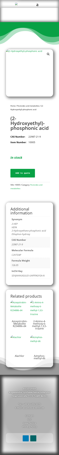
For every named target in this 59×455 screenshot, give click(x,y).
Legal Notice (29, 423)
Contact (29, 415)
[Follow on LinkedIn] (26, 438)
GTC (30, 419)
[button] (48, 54)
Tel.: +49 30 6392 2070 (29, 404)
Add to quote (22, 173)
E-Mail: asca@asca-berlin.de (29, 407)
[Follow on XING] (33, 438)
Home (13, 106)
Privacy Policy (29, 426)
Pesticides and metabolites (28, 106)
